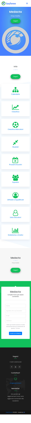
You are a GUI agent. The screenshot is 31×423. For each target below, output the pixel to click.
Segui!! (15, 21)
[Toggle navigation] (27, 3)
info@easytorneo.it (15, 383)
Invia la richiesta (15, 333)
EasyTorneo (9, 412)
